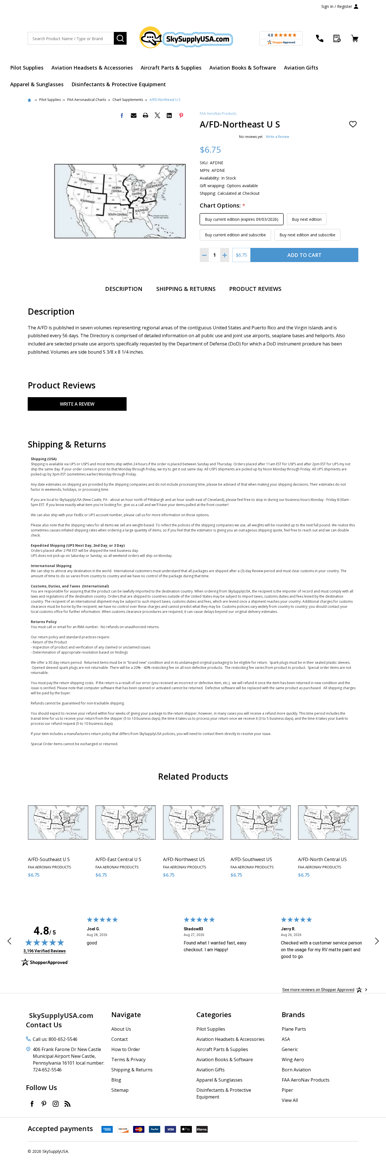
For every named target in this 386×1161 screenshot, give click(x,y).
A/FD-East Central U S (118, 859)
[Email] (134, 115)
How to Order (125, 1049)
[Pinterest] (181, 115)
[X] (157, 115)
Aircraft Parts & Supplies (171, 67)
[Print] (145, 115)
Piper (287, 1090)
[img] (44, 942)
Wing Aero (293, 1059)
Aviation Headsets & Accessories (92, 67)
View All (290, 1100)
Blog (116, 1080)
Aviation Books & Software (242, 67)
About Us (121, 1029)
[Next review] (377, 942)
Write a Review (277, 136)
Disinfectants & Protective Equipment (118, 84)
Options (68, 894)
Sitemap (120, 1090)
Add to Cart (304, 255)
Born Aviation (296, 1070)
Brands (293, 1014)
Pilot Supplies (27, 67)
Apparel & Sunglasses (37, 84)
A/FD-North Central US (322, 859)
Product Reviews (255, 289)
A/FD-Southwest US (251, 859)
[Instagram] (56, 1104)
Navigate (126, 1014)
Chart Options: (223, 206)
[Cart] (354, 38)
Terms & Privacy (128, 1059)
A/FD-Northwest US (184, 859)
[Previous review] (9, 942)
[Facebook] (122, 115)
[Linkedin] (169, 115)
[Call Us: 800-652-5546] (319, 38)
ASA (286, 1039)
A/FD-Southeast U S (49, 859)
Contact (119, 1039)
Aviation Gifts (301, 67)
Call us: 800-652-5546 (55, 1039)
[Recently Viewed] (337, 38)
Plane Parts (294, 1029)
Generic (290, 1049)
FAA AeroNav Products (218, 113)
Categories (213, 1014)
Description (123, 289)
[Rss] (67, 1104)
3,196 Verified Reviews (44, 950)
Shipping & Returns (186, 289)
